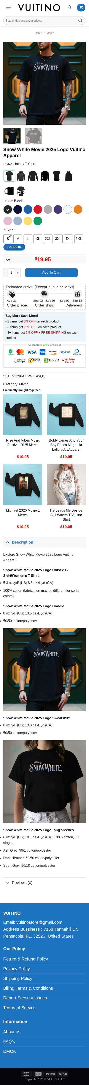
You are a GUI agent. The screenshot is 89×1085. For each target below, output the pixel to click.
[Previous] (10, 83)
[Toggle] (7, 542)
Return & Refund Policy (25, 959)
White (68, 209)
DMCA (9, 1051)
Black (7, 209)
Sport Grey (48, 209)
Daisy (28, 221)
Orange (78, 209)
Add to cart (51, 272)
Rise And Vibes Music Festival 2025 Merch (23, 443)
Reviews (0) (22, 883)
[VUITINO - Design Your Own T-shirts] (39, 7)
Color (8, 201)
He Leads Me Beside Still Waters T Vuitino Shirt (66, 515)
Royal (28, 209)
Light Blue (17, 221)
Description (22, 542)
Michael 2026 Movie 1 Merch (23, 513)
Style (7, 164)
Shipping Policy (17, 978)
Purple (58, 209)
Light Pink (7, 221)
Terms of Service (19, 1007)
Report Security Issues (25, 998)
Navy (17, 209)
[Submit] (80, 20)
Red (37, 209)
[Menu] (8, 7)
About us (11, 1031)
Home (38, 33)
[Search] (69, 7)
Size (7, 230)
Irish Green (37, 221)
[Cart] (81, 7)
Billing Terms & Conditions (28, 988)
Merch (50, 33)
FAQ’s (9, 1041)
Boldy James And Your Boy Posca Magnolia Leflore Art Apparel (66, 445)
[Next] (79, 83)
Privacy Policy (16, 968)
